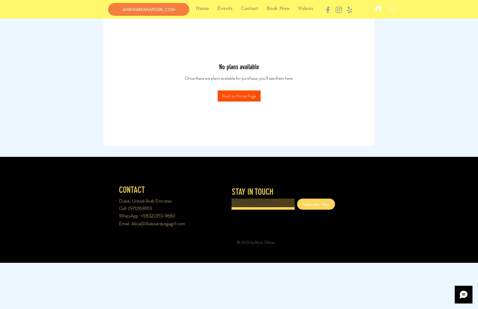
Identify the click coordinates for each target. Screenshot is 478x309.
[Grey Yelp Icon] (349, 10)
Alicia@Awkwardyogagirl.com (158, 223)
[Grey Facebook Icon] (328, 10)
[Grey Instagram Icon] (338, 10)
